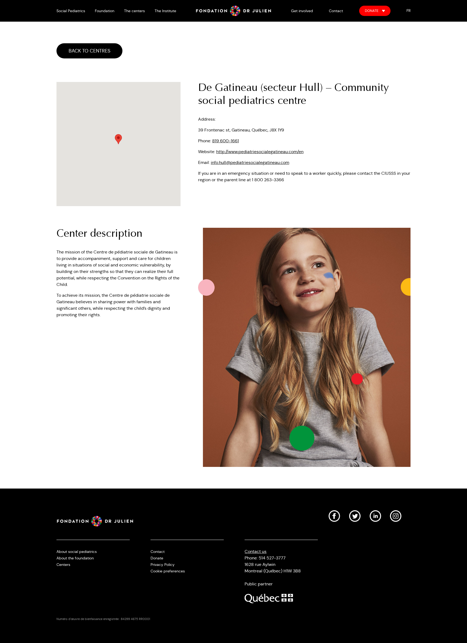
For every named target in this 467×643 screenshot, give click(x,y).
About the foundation (75, 558)
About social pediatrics (76, 551)
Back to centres (89, 51)
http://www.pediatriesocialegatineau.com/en (259, 151)
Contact (336, 10)
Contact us (255, 551)
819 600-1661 (225, 140)
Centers (63, 564)
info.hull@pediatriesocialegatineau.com (250, 162)
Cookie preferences (168, 571)
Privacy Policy (163, 564)
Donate (371, 11)
